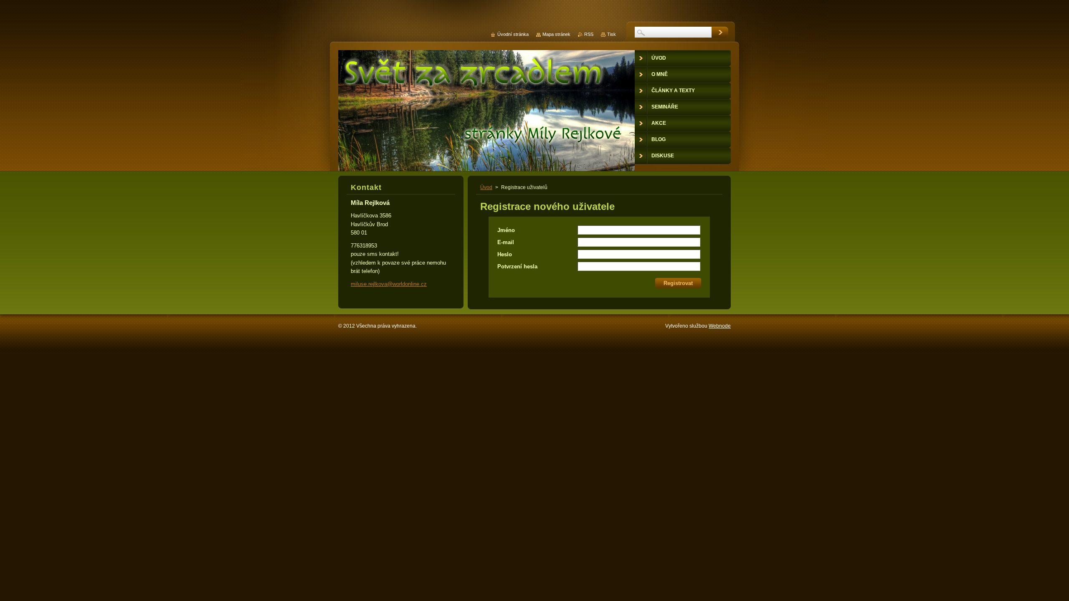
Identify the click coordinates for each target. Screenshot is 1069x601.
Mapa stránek (556, 34)
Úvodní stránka (513, 34)
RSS (588, 34)
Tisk (611, 34)
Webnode (720, 325)
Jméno (506, 230)
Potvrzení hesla (517, 266)
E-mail (505, 242)
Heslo (504, 254)
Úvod (486, 187)
